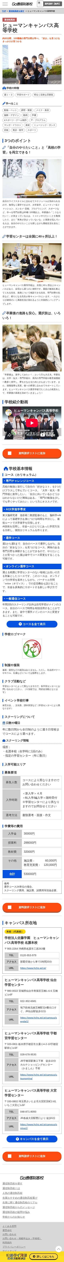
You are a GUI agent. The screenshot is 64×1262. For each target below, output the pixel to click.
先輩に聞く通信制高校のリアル (19, 1202)
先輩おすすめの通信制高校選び (19, 1197)
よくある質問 (9, 1226)
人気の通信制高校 (12, 1193)
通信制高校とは (11, 1188)
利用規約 (7, 1242)
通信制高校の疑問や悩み (16, 1212)
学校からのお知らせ (13, 1216)
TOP (4, 11)
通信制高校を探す (16, 11)
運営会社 (7, 1230)
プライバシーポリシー (14, 1246)
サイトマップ (9, 1251)
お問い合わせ (9, 1234)
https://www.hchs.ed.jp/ (33, 968)
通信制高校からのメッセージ (18, 1207)
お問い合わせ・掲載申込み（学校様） (22, 1238)
